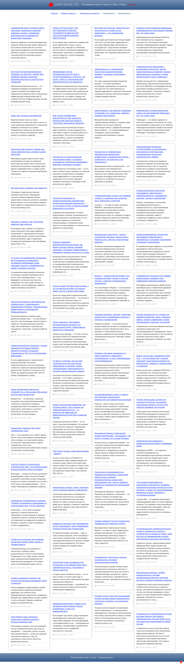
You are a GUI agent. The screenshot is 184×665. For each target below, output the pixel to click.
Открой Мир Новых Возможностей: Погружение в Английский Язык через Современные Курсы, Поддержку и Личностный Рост (69, 566)
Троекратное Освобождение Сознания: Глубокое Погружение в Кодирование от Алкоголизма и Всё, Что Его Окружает (29, 503)
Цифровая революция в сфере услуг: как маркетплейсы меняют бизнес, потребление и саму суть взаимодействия (69, 607)
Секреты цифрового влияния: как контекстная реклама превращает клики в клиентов (29, 580)
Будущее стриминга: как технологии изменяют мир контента (27, 223)
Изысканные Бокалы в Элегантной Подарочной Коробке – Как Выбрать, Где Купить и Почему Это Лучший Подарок (113, 436)
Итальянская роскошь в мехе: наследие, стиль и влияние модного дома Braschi (71, 488)
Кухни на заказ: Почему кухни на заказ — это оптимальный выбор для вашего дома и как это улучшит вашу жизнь (71, 288)
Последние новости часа (79, 657)
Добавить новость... (69, 13)
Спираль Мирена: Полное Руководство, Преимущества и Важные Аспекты (112, 522)
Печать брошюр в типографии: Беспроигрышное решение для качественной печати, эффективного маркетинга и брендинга (69, 326)
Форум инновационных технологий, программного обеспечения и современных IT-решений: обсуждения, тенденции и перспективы (153, 238)
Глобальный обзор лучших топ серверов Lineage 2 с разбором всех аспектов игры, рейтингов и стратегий (113, 198)
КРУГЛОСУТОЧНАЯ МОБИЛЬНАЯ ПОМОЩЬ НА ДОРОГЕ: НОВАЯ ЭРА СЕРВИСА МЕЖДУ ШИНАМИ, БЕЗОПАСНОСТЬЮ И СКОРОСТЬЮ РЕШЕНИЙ (27, 77)
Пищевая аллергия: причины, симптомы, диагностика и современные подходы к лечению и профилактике (113, 317)
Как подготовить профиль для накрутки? (29, 188)
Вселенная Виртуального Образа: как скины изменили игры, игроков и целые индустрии (28, 151)
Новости (54, 13)
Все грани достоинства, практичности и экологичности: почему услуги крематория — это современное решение (112, 32)
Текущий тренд (109, 13)
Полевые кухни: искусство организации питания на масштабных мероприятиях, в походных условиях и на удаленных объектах (112, 600)
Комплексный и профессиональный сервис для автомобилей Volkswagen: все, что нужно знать (153, 113)
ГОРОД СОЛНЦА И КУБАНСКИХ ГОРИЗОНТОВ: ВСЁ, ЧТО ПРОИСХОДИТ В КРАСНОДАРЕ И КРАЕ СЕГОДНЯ (29, 467)
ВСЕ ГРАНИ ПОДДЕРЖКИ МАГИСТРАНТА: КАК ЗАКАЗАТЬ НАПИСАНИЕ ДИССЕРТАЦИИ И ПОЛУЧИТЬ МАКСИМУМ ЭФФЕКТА (68, 119)
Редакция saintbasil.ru (106, 657)
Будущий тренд (124, 13)
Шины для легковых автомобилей (26, 116)
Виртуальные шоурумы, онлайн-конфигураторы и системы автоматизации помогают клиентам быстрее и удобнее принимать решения (154, 576)
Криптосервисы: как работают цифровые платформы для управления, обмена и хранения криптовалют (113, 113)
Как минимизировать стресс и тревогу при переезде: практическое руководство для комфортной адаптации (113, 397)
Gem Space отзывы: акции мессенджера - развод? (71, 452)
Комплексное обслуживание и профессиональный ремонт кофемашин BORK (154, 443)
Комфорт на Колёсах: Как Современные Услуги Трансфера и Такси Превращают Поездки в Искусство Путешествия (71, 526)
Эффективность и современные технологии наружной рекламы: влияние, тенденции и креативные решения (110, 73)
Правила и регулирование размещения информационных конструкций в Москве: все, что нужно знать (154, 30)
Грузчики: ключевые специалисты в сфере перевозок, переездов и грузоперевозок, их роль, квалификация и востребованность (112, 357)
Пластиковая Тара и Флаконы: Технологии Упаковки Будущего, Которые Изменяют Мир (25, 619)
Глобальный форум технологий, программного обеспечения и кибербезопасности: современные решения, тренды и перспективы (151, 194)
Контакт (93, 657)
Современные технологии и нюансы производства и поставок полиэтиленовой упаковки (111, 559)
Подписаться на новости (89, 13)
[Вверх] (181, 662)
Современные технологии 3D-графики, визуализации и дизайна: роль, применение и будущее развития (153, 278)
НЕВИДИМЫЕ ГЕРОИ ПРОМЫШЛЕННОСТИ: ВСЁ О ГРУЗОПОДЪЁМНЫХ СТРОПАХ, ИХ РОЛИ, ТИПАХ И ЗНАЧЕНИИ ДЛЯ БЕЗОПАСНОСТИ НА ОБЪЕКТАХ (69, 77)
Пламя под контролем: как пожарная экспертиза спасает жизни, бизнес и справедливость (27, 542)
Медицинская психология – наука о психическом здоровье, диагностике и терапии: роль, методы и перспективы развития (112, 238)
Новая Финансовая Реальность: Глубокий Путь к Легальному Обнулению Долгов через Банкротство (29, 392)
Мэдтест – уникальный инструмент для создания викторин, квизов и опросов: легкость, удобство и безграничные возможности (112, 280)
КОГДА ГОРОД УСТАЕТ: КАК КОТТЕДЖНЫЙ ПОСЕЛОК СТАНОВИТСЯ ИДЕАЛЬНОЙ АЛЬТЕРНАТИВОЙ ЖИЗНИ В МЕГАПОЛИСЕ (66, 33)
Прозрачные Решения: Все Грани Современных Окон (25, 429)
